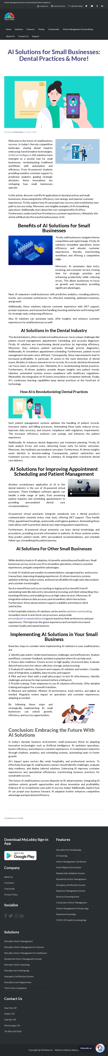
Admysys (76, 1050)
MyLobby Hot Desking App (68, 850)
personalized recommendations (25, 618)
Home (8, 29)
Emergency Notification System (71, 885)
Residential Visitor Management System (23, 959)
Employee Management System (70, 890)
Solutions (19, 29)
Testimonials (53, 29)
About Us (10, 36)
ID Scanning (61, 855)
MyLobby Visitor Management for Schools (24, 947)
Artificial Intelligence (20, 155)
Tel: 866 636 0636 (13, 1031)
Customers (9, 882)
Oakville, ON (10, 1019)
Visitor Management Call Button (71, 861)
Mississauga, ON (12, 1025)
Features (31, 29)
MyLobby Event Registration (17, 982)
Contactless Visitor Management (71, 902)
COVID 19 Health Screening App (71, 920)
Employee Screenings (66, 914)
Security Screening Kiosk (67, 896)
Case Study (9, 888)
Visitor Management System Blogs (78, 29)
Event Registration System (68, 867)
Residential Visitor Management (71, 879)
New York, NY (10, 1008)
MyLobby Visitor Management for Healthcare (25, 953)
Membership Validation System (70, 873)
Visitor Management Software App (72, 908)
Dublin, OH (9, 1013)
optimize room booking (79, 611)
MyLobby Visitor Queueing (17, 964)
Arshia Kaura (18, 132)
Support (35, 36)
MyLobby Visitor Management (18, 941)
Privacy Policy (11, 894)
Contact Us (23, 36)
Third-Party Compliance (15, 988)
